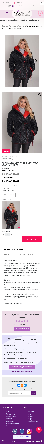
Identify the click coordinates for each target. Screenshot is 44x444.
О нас (8, 411)
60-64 (5, 195)
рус (9, 6)
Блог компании (11, 426)
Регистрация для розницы (22, 371)
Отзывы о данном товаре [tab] (18, 255)
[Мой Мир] (25, 385)
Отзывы (20, 3)
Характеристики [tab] (13, 249)
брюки (30, 416)
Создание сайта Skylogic (34, 441)
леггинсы (31, 411)
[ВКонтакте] (18, 385)
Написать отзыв (22, 329)
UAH (20, 6)
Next (36, 61)
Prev (8, 61)
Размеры (6, 3)
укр (13, 6)
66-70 (12, 195)
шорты (30, 419)
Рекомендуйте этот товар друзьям (22, 381)
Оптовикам (10, 414)
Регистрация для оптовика (22, 367)
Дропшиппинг (11, 421)
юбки (30, 414)
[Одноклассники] (22, 385)
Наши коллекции (12, 423)
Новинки (6, 151)
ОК (33, 393)
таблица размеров (11, 186)
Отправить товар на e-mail (22, 389)
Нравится (7, 188)
